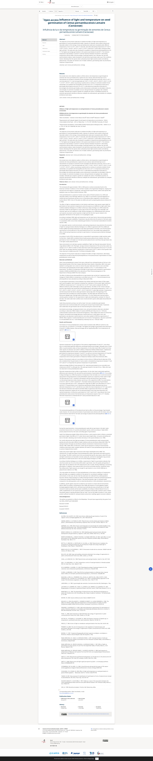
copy (95, 15)
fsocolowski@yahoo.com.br (66, 693)
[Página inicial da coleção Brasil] (44, 743)
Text (43, 45)
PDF (93, 11)
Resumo (77, 11)
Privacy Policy (91, 758)
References (45, 48)
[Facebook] (54, 745)
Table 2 (103, 373)
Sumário (44, 11)
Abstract (44, 39)
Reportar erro (151, 272)
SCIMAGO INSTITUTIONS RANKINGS (80, 35)
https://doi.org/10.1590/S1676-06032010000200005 (81, 15)
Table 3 (109, 413)
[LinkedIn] (53, 745)
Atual (56, 11)
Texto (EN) (85, 11)
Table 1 (68, 330)
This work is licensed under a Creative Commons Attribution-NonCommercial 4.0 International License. (88, 713)
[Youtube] (56, 745)
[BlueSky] (50, 745)
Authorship (67, 35)
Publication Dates (46, 51)
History (44, 54)
